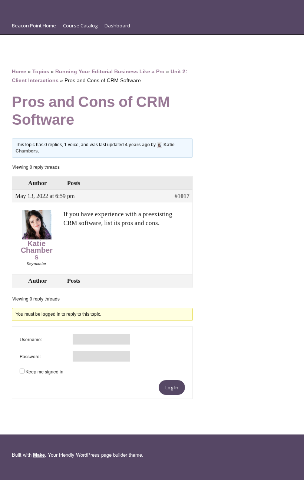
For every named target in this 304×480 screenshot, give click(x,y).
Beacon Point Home (34, 25)
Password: (30, 356)
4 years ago (137, 144)
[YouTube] (34, 7)
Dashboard (117, 25)
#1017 (182, 196)
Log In (171, 387)
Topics (40, 71)
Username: (31, 339)
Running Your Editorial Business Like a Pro (110, 71)
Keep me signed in (44, 371)
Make (39, 454)
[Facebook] (15, 7)
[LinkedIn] (24, 7)
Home (19, 71)
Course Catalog (80, 25)
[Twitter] (44, 7)
